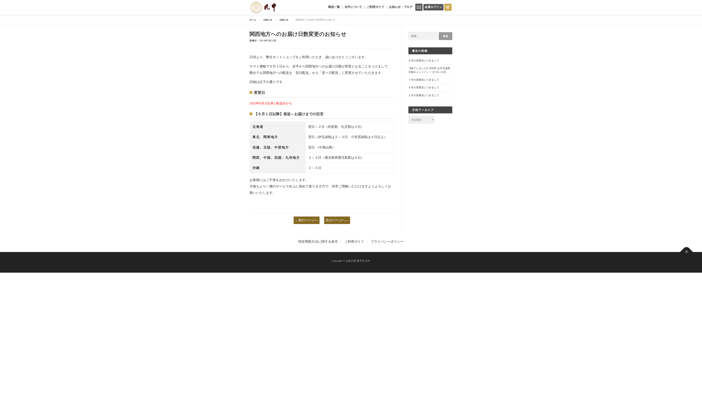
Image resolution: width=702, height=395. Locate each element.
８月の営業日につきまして (423, 60)
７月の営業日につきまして (423, 79)
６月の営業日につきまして (423, 87)
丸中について (353, 6)
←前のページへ (306, 220)
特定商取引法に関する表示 (318, 241)
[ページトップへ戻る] (686, 252)
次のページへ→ (337, 220)
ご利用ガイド (375, 6)
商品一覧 (334, 6)
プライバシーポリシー (387, 241)
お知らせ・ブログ (400, 6)
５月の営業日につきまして (423, 95)
